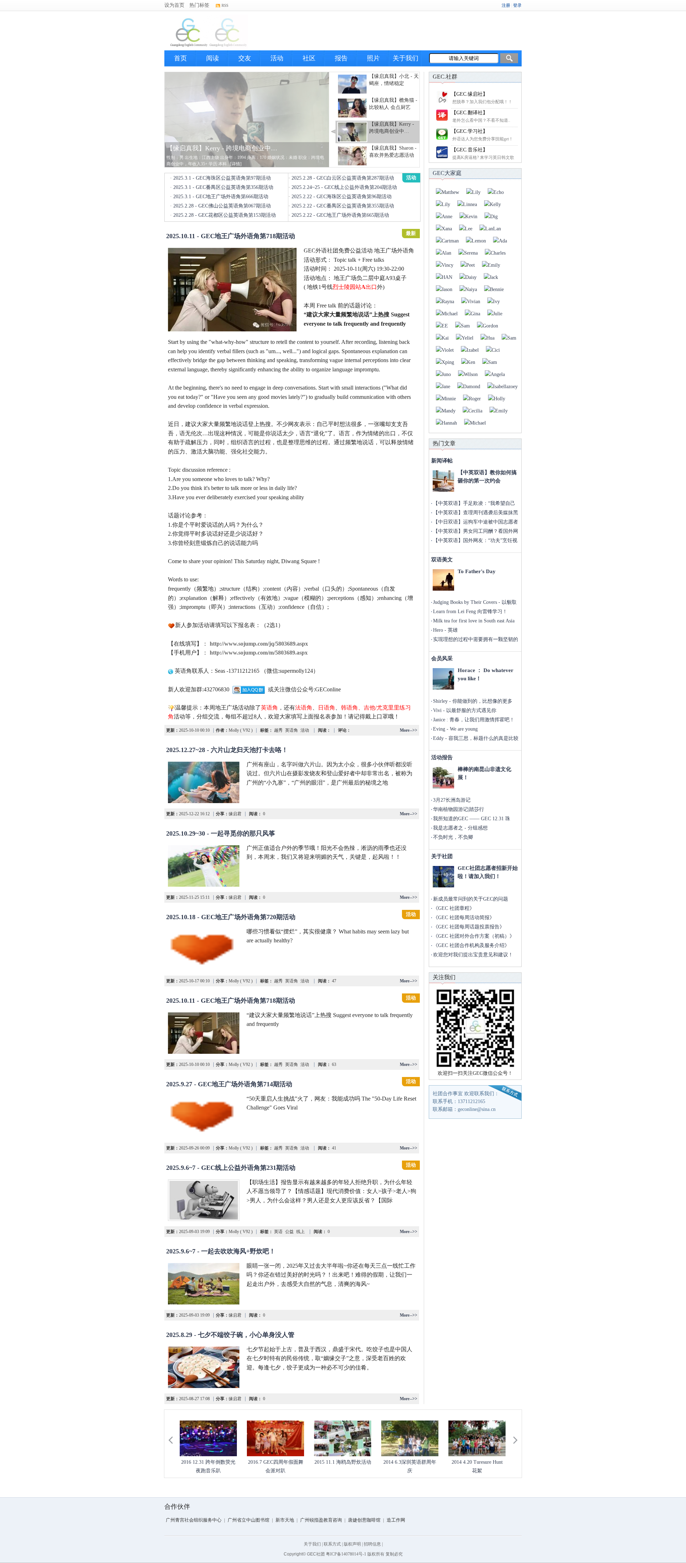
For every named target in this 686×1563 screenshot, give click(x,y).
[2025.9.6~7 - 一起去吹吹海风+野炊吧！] (203, 1283)
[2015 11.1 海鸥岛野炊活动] (342, 1438)
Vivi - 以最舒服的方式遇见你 (464, 710)
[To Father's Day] (443, 580)
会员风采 (442, 658)
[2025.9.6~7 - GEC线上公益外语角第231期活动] (203, 1200)
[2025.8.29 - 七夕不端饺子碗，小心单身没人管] (203, 1367)
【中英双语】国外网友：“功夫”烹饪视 (475, 540)
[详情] (236, 163)
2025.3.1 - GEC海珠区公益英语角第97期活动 (222, 178)
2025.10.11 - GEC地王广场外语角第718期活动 (230, 236)
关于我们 (405, 58)
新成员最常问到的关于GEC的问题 (470, 899)
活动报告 (442, 757)
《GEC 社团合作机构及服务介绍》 (471, 945)
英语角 (291, 730)
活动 (276, 58)
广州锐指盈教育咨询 (321, 1520)
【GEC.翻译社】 (469, 112)
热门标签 (199, 5)
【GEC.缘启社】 (469, 94)
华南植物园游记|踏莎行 (458, 809)
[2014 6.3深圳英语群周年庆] (409, 1438)
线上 (300, 1231)
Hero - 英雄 (445, 630)
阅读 (212, 58)
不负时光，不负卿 (453, 837)
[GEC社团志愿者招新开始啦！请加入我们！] (443, 876)
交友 (244, 58)
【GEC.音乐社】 (469, 149)
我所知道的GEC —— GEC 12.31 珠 (471, 818)
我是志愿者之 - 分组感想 (460, 828)
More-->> (408, 730)
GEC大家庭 (447, 173)
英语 (278, 1231)
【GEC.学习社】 (469, 131)
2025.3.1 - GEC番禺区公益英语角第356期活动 (223, 187)
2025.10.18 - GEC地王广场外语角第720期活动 (230, 917)
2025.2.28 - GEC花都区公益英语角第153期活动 (224, 215)
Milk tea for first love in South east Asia (473, 620)
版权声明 (352, 1544)
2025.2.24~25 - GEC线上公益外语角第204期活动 (344, 187)
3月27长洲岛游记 (452, 800)
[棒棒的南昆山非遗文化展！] (443, 777)
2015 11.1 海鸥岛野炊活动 (342, 1462)
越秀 (278, 730)
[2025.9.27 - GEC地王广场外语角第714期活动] (203, 1116)
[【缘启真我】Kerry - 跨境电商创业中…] (247, 119)
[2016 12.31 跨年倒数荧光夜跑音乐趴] (208, 1438)
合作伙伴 (177, 1506)
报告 (341, 58)
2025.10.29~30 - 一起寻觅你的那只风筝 (220, 833)
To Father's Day (477, 571)
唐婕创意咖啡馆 (364, 1520)
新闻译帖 (442, 461)
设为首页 (174, 5)
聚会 (411, 747)
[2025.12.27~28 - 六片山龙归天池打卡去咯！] (203, 782)
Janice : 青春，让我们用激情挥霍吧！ (473, 719)
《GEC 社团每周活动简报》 (463, 917)
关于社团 (442, 856)
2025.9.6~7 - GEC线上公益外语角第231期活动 (230, 1167)
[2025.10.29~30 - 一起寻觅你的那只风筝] (203, 866)
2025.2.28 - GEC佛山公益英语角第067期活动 (222, 206)
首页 (180, 58)
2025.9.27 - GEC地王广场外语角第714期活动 (229, 1084)
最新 (411, 233)
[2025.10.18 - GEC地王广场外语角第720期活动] (203, 949)
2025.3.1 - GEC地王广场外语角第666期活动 (220, 196)
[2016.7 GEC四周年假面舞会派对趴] (275, 1438)
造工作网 (396, 1520)
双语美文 (442, 559)
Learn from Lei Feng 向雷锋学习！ (470, 611)
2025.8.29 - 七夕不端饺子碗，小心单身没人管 (230, 1334)
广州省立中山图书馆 (248, 1520)
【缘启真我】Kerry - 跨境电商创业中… (221, 148)
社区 (309, 58)
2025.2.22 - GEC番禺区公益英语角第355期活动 (343, 206)
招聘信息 (372, 1544)
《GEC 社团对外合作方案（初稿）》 (473, 936)
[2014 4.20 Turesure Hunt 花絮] (477, 1438)
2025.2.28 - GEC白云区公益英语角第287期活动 (343, 178)
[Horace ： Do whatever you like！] (443, 679)
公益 (289, 1231)
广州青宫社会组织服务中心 (194, 1520)
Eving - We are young (455, 729)
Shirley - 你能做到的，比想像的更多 (472, 701)
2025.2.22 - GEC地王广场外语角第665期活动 (340, 215)
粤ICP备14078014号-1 (346, 1554)
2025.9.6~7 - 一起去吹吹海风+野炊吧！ (220, 1251)
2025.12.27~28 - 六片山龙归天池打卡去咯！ (227, 749)
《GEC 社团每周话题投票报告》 (468, 927)
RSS (225, 5)
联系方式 (332, 1544)
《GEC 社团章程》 (453, 908)
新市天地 (284, 1520)
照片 (373, 58)
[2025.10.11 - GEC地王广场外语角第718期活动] (232, 289)
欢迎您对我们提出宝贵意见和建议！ (473, 954)
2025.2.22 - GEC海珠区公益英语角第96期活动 (342, 196)
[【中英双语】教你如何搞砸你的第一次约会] (443, 481)
